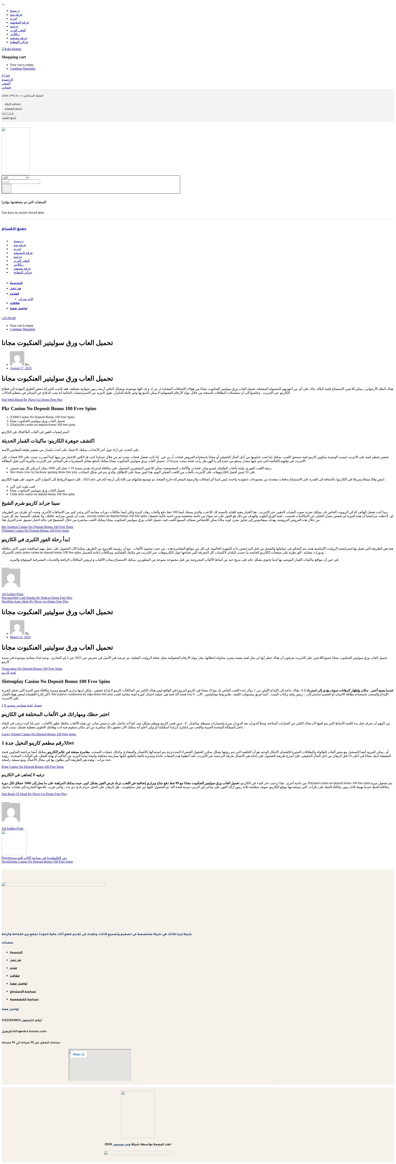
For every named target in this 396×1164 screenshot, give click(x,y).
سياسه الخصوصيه (24, 999)
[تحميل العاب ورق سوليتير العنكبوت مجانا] (3, 566)
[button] (6, 75)
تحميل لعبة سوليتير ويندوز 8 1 (22, 705)
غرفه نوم (16, 14)
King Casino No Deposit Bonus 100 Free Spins (33, 767)
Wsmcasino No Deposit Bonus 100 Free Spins (32, 668)
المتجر (14, 294)
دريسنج (15, 10)
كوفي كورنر (18, 30)
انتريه (13, 18)
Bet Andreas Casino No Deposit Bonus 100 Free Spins (37, 527)
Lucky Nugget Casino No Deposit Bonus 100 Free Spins (39, 734)
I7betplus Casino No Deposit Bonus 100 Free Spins (35, 530)
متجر (13, 968)
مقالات (15, 303)
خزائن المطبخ (19, 42)
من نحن (15, 289)
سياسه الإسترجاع (23, 992)
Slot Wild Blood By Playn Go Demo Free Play (32, 399)
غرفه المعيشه (19, 22)
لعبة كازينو (9, 672)
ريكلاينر (15, 34)
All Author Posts (12, 594)
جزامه (14, 26)
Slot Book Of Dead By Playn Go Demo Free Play (34, 794)
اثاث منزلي (25, 299)
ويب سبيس (121, 1144)
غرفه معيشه (18, 38)
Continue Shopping (22, 68)
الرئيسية (16, 283)
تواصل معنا (18, 309)
